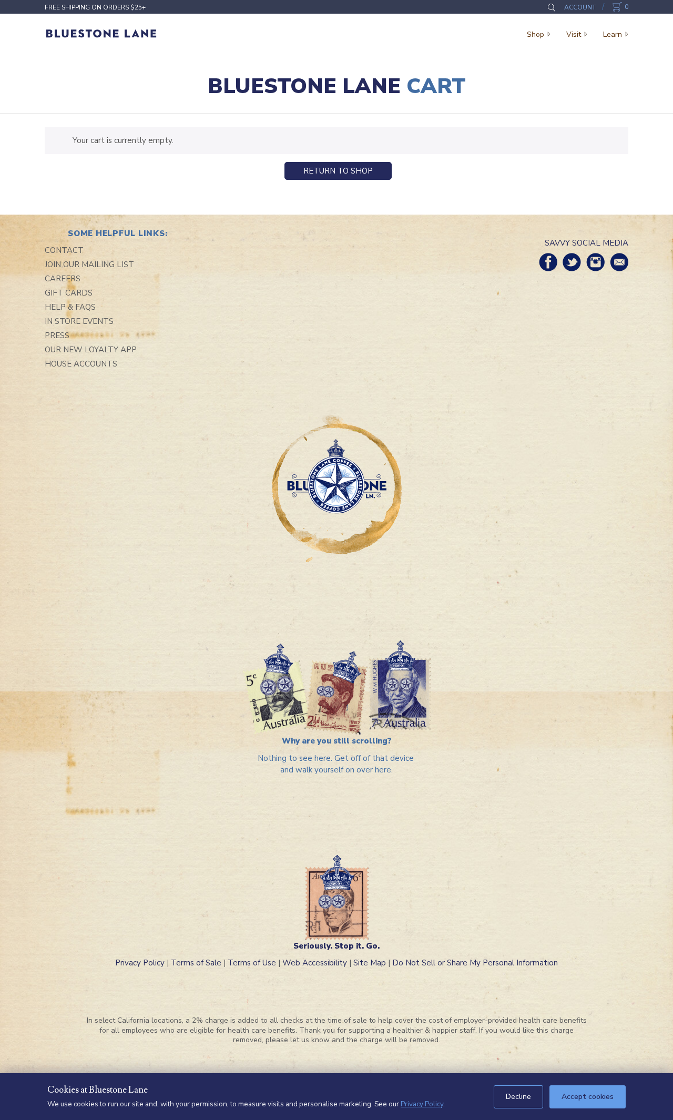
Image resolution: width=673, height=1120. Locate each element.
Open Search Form (551, 8)
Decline (518, 1097)
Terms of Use (252, 963)
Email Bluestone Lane (619, 262)
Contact (64, 250)
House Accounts (81, 364)
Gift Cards (69, 293)
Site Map (369, 963)
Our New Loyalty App (91, 349)
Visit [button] (573, 34)
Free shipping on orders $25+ (95, 7)
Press (57, 335)
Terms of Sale (196, 963)
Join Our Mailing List (89, 264)
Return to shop (338, 171)
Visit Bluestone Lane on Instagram (595, 262)
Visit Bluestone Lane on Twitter (572, 262)
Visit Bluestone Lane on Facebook (548, 262)
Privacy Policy (140, 963)
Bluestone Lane (101, 34)
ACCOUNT (580, 7)
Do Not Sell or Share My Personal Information (475, 963)
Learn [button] (612, 34)
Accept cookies (588, 1097)
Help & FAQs (70, 307)
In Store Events (79, 321)
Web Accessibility (314, 963)
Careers (62, 278)
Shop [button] (535, 34)
